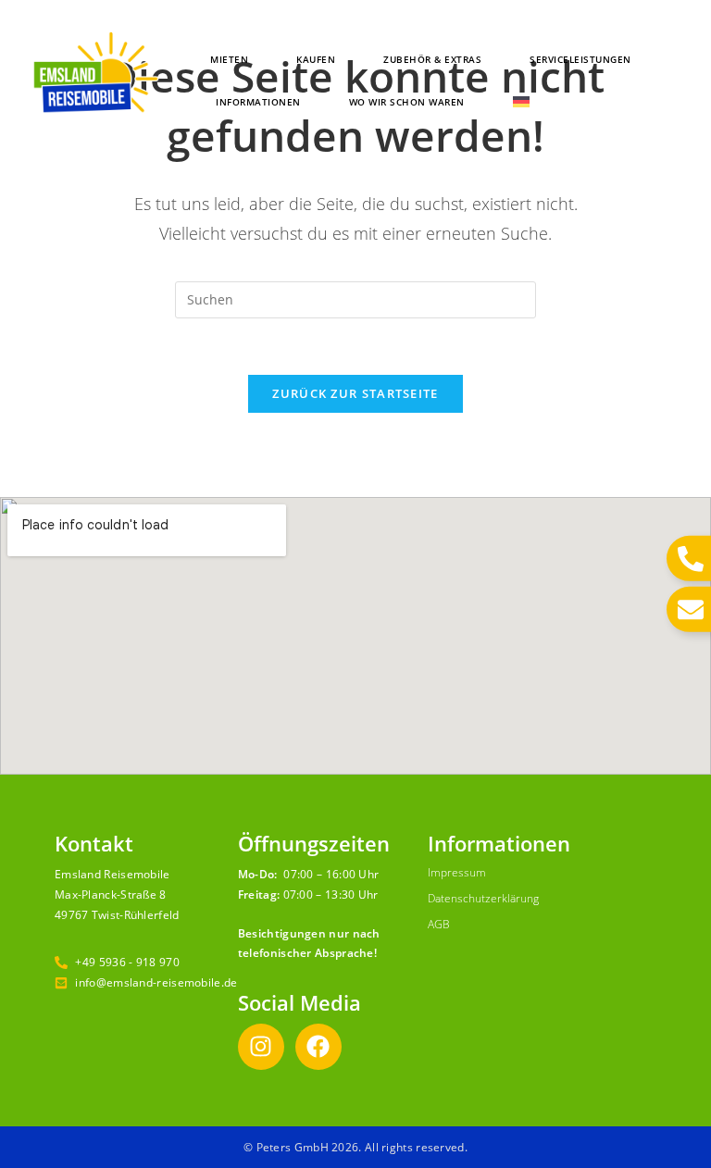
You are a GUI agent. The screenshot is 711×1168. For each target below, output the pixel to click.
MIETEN (229, 59)
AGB (439, 924)
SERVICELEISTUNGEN (580, 59)
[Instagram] (261, 1047)
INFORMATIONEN (258, 101)
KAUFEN (315, 59)
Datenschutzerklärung (483, 898)
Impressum (457, 872)
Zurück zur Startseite (355, 393)
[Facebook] (318, 1047)
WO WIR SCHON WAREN (407, 101)
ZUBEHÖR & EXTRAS (432, 59)
